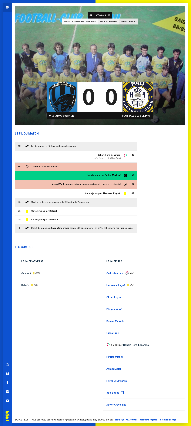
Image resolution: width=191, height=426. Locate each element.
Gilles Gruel (115, 158)
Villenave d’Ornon (61, 115)
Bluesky (7, 373)
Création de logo (168, 419)
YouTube (7, 400)
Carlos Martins (112, 175)
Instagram (7, 364)
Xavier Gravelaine (116, 404)
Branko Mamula (115, 321)
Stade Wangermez (108, 21)
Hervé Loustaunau (116, 380)
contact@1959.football (126, 419)
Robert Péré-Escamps (109, 155)
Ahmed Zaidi (57, 184)
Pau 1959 (8, 412)
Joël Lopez (112, 392)
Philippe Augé (114, 309)
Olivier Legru (113, 297)
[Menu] (7, 7)
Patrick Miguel (114, 356)
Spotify (7, 391)
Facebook (7, 382)
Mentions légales (148, 419)
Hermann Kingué (111, 193)
